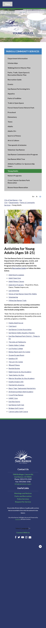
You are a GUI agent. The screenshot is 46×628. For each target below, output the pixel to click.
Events (10, 84)
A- (37, 196)
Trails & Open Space (16, 103)
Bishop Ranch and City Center (19, 352)
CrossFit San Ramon (16, 395)
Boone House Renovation (18, 187)
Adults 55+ (12, 131)
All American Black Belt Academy (21, 392)
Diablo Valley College (16, 345)
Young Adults (13, 171)
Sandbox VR (13, 358)
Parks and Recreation (23, 496)
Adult (11, 278)
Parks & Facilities (14, 98)
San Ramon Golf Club (16, 405)
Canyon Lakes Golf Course (18, 411)
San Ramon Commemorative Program (23, 154)
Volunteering (13, 297)
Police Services (23, 499)
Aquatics (11, 94)
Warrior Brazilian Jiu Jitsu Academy (22, 378)
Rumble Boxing (14, 368)
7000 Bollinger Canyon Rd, (23, 474)
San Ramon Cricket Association (20, 329)
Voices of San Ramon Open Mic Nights (23, 294)
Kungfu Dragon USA (16, 382)
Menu (7, 4)
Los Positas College (16, 348)
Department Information (18, 58)
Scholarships (13, 63)
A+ (33, 196)
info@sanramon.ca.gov (23, 484)
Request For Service (23, 502)
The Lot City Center (16, 362)
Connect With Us (23, 532)
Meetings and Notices (23, 493)
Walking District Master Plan (19, 68)
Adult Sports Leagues (16, 275)
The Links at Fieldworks (17, 342)
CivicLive (17, 519)
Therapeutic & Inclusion (17, 145)
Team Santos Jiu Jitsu (16, 375)
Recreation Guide (15, 80)
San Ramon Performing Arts (19, 89)
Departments (14, 202)
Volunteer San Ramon (16, 150)
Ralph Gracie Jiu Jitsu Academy (20, 372)
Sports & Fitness (14, 136)
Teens (10, 122)
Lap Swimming (14, 290)
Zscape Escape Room (16, 355)
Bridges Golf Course (16, 408)
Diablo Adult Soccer (16, 323)
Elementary (12, 117)
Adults (10, 126)
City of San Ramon (11, 200)
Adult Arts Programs (16, 285)
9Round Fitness (14, 365)
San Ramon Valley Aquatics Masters (22, 333)
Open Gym (17, 278)
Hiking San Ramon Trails (17, 300)
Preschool (12, 112)
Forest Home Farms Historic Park (21, 108)
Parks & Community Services (22, 51)
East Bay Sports (14, 401)
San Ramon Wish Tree (16, 159)
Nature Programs (15, 176)
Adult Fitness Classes (16, 281)
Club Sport (12, 326)
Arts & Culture (13, 140)
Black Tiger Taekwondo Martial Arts (22, 388)
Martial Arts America (16, 385)
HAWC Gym (13, 398)
